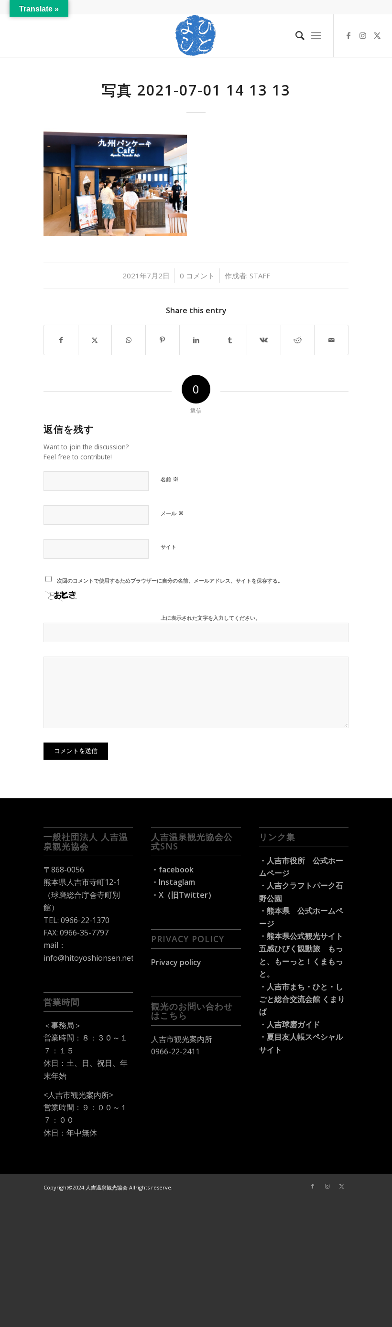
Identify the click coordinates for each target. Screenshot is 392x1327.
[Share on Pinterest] (162, 340)
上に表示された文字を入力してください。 (211, 617)
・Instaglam (173, 882)
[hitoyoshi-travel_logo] (196, 35)
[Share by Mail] (331, 340)
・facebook (172, 869)
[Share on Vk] (264, 340)
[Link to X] (377, 35)
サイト (168, 546)
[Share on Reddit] (298, 340)
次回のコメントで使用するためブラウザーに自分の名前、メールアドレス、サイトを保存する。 (170, 580)
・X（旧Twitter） (183, 895)
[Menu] (316, 35)
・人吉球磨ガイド (289, 1024)
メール (172, 513)
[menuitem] (295, 35)
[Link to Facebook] (348, 35)
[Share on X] (95, 340)
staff (260, 275)
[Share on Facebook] (61, 340)
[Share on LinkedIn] (196, 340)
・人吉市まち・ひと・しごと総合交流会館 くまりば (302, 999)
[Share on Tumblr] (230, 340)
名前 (170, 479)
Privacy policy (176, 962)
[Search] (295, 35)
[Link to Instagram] (363, 35)
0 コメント (197, 275)
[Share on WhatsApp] (128, 340)
